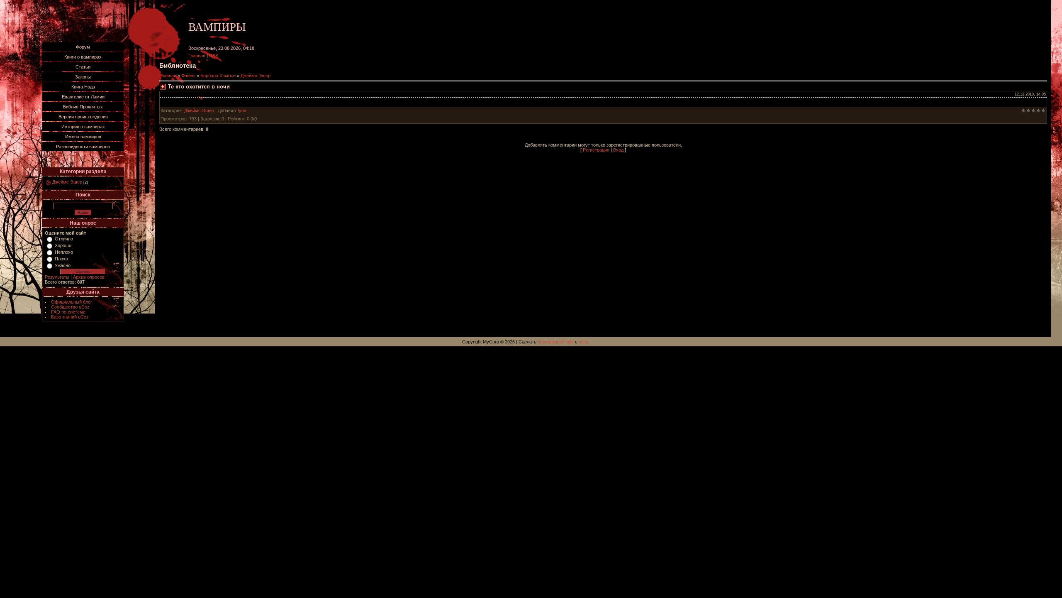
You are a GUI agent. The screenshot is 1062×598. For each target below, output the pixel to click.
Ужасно (63, 265)
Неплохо (64, 252)
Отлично (64, 238)
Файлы (188, 75)
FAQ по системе (68, 311)
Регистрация (596, 149)
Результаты (57, 276)
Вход (618, 149)
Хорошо (63, 245)
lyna (242, 110)
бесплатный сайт (556, 341)
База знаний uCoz (70, 316)
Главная (196, 55)
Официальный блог (71, 301)
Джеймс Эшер (67, 181)
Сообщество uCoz (70, 306)
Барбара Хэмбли (218, 75)
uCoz (584, 341)
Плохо (61, 258)
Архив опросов (89, 276)
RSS (213, 55)
